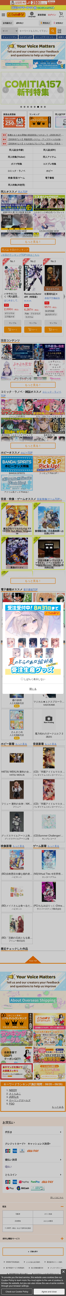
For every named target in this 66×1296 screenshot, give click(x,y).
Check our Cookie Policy (17, 1291)
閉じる (33, 688)
